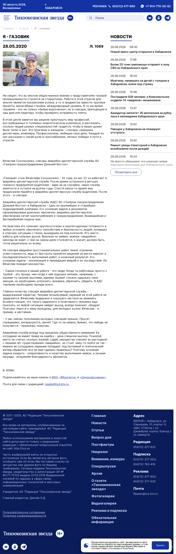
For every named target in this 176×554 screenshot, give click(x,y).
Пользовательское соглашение (24, 512)
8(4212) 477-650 (123, 6)
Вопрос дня (101, 437)
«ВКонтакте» (67, 377)
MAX (55, 377)
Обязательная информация (104, 520)
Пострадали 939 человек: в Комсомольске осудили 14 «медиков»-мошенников (140, 98)
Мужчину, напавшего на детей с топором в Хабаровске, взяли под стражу (140, 82)
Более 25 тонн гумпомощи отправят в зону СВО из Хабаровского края (140, 66)
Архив (96, 473)
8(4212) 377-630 (144, 481)
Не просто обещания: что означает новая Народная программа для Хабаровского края (142, 163)
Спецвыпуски (103, 466)
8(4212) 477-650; (144, 476)
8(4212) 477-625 (144, 447)
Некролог (99, 452)
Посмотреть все (126, 172)
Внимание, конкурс (108, 459)
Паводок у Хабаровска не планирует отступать (136, 130)
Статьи (24, 28)
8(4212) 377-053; (144, 459)
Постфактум (102, 445)
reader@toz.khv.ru (57, 384)
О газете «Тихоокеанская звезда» (105, 485)
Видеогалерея (103, 503)
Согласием (114, 548)
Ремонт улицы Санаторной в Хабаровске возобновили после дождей (139, 146)
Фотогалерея (103, 496)
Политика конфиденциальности (24, 515)
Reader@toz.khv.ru (145, 493)
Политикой (128, 548)
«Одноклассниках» (93, 377)
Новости (98, 423)
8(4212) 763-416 (144, 464)
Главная (8, 28)
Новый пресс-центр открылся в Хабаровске (141, 51)
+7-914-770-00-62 (158, 6)
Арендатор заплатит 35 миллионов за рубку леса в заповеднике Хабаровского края (141, 114)
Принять (160, 545)
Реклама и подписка (109, 510)
